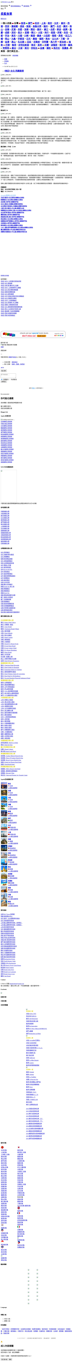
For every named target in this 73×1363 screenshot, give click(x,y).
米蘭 (47, 45)
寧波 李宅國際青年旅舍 (8, 955)
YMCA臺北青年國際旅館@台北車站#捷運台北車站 (17, 227)
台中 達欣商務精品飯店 (8, 576)
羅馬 (70, 45)
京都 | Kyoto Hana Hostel (8, 646)
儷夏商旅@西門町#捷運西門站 (10, 214)
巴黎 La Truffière (31, 1077)
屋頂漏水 (13, 1331)
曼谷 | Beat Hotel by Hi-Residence (10, 676)
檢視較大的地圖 (5, 275)
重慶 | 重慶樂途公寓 (7, 734)
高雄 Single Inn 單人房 (7, 586)
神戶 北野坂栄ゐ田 (32, 1104)
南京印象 (4, 1169)
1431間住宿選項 (13, 899)
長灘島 (65, 48)
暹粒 (48, 48)
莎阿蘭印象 (4, 1237)
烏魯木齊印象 (5, 1216)
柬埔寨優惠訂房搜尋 (7, 438)
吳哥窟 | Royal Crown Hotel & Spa (11, 760)
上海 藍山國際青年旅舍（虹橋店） (11, 925)
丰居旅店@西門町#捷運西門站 (10, 223)
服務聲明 (53, 1338)
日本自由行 (61, 1329)
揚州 (39, 29)
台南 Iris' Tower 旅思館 (8, 914)
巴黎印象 (20, 1216)
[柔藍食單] (1, 993)
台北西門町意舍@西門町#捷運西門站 (12, 212)
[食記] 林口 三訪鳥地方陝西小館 (11, 309)
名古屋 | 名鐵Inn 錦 (6, 656)
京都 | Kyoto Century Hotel (8, 648)
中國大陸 (13, 827)
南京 (50, 23)
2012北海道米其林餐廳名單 (34, 1128)
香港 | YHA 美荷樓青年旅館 (9, 691)
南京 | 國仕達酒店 (6, 715)
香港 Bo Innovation (31, 1026)
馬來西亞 (13, 848)
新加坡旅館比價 (6, 537)
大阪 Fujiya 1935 (31, 1013)
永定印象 (4, 1165)
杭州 (37, 23)
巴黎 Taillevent (30, 1058)
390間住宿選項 (12, 864)
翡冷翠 (62, 45)
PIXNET (23, 1338)
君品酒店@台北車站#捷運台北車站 (12, 219)
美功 (27, 48)
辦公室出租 (28, 1331)
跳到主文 (3, 18)
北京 (56, 23)
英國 (11, 890)
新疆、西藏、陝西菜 (18, 364)
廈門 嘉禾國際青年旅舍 (8, 942)
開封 (33, 29)
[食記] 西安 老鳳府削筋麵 (9, 313)
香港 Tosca (29, 1087)
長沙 (20, 32)
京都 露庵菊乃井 (31, 1050)
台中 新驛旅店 (5, 578)
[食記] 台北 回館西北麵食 (9, 298)
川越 (20, 35)
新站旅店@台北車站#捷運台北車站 (12, 225)
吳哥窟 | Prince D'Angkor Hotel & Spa (12, 758)
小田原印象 (20, 1161)
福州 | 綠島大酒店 (6, 725)
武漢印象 (4, 1193)
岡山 (7, 39)
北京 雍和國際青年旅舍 (8, 929)
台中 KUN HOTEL (6, 569)
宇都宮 (21, 39)
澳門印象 (4, 1220)
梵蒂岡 (6, 48)
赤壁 (20, 29)
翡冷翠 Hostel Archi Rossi (8, 751)
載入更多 (3, 370)
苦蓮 (2, 347)
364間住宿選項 (12, 885)
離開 (10, 1359)
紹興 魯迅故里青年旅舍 (8, 957)
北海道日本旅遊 (26, 1329)
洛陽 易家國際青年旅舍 (8, 948)
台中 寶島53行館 (6, 565)
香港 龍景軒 (30, 1023)
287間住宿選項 (12, 802)
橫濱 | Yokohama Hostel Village (10, 629)
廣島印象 (20, 1199)
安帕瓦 (34, 48)
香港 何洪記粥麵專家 (32, 1084)
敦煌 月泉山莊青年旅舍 (8, 937)
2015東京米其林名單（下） (34, 1121)
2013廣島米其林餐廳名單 (34, 1131)
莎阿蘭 (45, 42)
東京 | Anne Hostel (6, 627)
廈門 (52, 26)
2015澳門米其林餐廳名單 (34, 1138)
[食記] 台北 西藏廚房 (14, 71)
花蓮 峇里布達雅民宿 (7, 603)
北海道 (55, 1331)
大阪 (40, 32)
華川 (33, 32)
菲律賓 (12, 883)
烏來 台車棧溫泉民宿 (7, 563)
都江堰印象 (4, 1201)
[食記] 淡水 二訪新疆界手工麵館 (11, 287)
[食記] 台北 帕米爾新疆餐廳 (9, 290)
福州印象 (4, 1163)
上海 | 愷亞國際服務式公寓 (9, 704)
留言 (14, 357)
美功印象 (4, 1252)
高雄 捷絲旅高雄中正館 (8, 595)
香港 (23, 23)
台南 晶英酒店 (5, 580)
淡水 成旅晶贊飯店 (6, 561)
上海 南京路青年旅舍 (7, 927)
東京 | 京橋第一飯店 (7, 624)
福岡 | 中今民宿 (5, 654)
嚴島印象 (20, 1201)
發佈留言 (3, 381)
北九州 (55, 39)
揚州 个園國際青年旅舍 (8, 952)
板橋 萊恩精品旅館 (6, 559)
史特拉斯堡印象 (22, 1220)
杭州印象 (4, 1180)
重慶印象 (4, 1195)
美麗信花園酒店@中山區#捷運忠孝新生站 (14, 232)
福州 (45, 26)
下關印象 (20, 1203)
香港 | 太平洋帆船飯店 (8, 687)
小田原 (46, 35)
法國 (11, 897)
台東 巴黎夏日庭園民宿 (8, 608)
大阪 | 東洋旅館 (5, 631)
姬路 (53, 32)
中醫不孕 (21, 1331)
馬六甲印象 (4, 1239)
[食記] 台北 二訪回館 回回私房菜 (11, 281)
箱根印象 (20, 1163)
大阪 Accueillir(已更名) (33, 1040)
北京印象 (4, 1150)
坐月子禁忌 (5, 1329)
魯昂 (14, 45)
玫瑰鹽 (35, 1331)
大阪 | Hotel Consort (6, 637)
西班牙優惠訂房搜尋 (7, 453)
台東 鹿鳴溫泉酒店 (6, 610)
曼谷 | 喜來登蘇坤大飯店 (8, 672)
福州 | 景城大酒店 (6, 727)
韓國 (11, 841)
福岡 (41, 39)
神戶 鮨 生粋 (30, 1055)
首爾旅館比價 (5, 530)
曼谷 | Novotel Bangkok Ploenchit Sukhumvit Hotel (15, 678)
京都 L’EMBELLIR (32, 1099)
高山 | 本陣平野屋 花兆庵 (8, 659)
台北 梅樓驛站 (5, 556)
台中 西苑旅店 (5, 571)
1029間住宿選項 (13, 843)
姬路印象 (20, 1178)
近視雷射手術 (15, 1329)
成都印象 (4, 1197)
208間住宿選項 (12, 857)
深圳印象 (4, 1222)
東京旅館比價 (5, 515)
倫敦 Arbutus (30, 1074)
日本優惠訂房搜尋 (6, 426)
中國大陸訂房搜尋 (6, 423)
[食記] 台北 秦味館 (6, 283)
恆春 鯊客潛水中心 (6, 916)
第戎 (33, 45)
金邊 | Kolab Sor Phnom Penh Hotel (11, 762)
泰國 (11, 869)
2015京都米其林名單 (32, 1108)
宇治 (7, 35)
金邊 (42, 48)
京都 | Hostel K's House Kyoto (9, 644)
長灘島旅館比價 (6, 533)
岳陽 (7, 29)
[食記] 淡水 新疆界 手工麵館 (9, 302)
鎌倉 (39, 35)
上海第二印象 (5, 1154)
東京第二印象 (21, 1152)
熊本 (48, 39)
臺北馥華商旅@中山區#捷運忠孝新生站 (13, 229)
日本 (11, 786)
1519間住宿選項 (13, 892)
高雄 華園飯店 (5, 588)
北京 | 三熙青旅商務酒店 (8, 717)
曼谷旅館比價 (5, 524)
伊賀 (59, 32)
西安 (7, 26)
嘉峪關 (14, 26)
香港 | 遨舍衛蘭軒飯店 (8, 685)
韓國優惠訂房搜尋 (6, 428)
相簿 (5, 59)
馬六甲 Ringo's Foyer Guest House (11, 965)
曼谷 (14, 48)
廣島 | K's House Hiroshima (9, 650)
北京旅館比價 (5, 528)
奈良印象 (20, 1180)
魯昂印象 (20, 1218)
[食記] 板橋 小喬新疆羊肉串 (9, 304)
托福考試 (42, 1331)
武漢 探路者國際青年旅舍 (9, 946)
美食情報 (15, 55)
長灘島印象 (20, 1247)
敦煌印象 (4, 1214)
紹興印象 (4, 1182)
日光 (28, 39)
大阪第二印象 (21, 1171)
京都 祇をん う (30, 1097)
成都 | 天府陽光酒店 (7, 736)
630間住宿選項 (12, 788)
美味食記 (14, 362)
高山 (13, 42)
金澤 (7, 42)
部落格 (6, 61)
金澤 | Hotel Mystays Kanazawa (10, 661)
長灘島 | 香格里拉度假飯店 (9, 771)
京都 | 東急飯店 (5, 639)
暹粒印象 (4, 1260)
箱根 (54, 35)
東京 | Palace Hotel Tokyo (8, 622)
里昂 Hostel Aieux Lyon (8, 974)
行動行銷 (6, 1331)
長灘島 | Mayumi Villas (7, 773)
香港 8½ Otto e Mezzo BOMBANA (36, 1028)
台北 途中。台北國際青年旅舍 (10, 918)
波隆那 (54, 45)
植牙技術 (45, 1329)
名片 (5, 63)
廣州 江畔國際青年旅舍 (8, 944)
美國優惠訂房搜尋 (6, 462)
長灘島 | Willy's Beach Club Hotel (10, 769)
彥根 (60, 35)
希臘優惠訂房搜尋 (6, 455)
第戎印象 (20, 1222)
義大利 (12, 903)
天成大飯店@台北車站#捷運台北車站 (12, 197)
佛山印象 (4, 1158)
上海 (43, 23)
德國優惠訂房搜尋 (6, 451)
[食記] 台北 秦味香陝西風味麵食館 (11, 307)
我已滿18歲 (4, 1359)
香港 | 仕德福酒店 (6, 682)
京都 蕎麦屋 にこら (32, 1094)
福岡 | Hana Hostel (6, 652)
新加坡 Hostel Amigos (7, 967)
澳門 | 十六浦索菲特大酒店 (9, 695)
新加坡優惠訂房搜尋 (7, 434)
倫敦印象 (20, 1211)
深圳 (13, 32)
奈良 (66, 32)
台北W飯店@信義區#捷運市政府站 (12, 204)
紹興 (65, 29)
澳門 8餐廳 (29, 1031)
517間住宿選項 (12, 878)
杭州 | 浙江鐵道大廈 (7, 710)
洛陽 (26, 29)
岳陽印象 (4, 1188)
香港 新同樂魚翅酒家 (32, 1065)
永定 (59, 26)
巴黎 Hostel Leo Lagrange (8, 972)
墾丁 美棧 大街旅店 (7, 597)
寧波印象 (4, 1184)
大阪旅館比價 (5, 513)
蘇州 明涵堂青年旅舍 (7, 931)
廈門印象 (4, 1161)
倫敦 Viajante (30, 1072)
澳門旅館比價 (5, 522)
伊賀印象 (20, 1176)
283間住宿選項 (12, 809)
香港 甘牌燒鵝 (30, 1089)
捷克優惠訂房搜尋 (6, 458)
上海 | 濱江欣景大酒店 (8, 702)
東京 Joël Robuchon (32, 1018)
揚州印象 (4, 1173)
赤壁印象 (4, 1190)
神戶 (47, 32)
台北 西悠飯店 (5, 552)
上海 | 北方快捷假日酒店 (8, 708)
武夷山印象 (4, 1167)
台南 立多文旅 (5, 582)
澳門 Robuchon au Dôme (33, 1033)
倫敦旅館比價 (5, 541)
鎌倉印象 (20, 1158)
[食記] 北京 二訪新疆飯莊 (9, 300)
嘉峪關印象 (4, 1210)
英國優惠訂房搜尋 (6, 445)
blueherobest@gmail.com (17, 983)
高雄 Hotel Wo (5, 593)
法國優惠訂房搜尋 (6, 447)
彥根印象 (20, 1165)
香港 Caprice (30, 1063)
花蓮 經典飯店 (5, 601)
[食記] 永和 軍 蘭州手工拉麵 (9, 285)
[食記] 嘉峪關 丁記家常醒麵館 (10, 311)
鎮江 (46, 29)
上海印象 (4, 1152)
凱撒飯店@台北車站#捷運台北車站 (12, 199)
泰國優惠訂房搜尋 (6, 436)
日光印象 (20, 1190)
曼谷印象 (4, 1250)
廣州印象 (4, 1156)
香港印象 (4, 1218)
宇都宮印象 (20, 1193)
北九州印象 (20, 1205)
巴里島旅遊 (52, 1329)
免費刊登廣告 (36, 1329)
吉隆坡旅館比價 (6, 535)
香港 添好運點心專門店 (33, 1082)
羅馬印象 (20, 1236)
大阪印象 (20, 1169)
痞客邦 (11, 357)
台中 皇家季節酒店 (6, 574)
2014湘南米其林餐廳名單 (34, 1126)
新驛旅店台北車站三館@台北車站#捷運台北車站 (16, 210)
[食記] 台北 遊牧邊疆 (7, 294)
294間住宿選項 (12, 795)
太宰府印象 (20, 1195)
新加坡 (63, 42)
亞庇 (29, 42)
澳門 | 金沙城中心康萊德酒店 (10, 693)
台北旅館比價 (5, 518)
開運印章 (49, 1331)
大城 (20, 48)
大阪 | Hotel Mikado (6, 633)
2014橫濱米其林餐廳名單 (34, 1123)
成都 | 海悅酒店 (5, 738)
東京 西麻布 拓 (30, 1053)
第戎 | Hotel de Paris (6, 745)
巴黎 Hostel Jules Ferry (7, 969)
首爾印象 (4, 1228)
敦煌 (28, 26)
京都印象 (20, 1182)
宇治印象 (20, 1186)
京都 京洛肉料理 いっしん (34, 1048)
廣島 (35, 39)
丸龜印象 (20, 1188)
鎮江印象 (4, 1176)
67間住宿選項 (12, 822)
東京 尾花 (29, 1102)
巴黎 (8, 45)
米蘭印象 (20, 1229)
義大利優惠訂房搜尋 (7, 449)
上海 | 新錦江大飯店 (7, 700)
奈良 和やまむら (31, 1016)
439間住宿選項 (12, 815)
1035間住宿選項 (13, 829)
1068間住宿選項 (13, 906)
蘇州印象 (4, 1171)
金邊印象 (4, 1258)
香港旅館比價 (5, 520)
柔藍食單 (6, 13)
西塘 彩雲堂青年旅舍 (7, 933)
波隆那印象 (20, 1232)
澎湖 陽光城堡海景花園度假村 (10, 612)
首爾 (27, 32)
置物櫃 (61, 1331)
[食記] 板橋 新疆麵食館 (8, 292)
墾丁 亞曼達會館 (6, 599)
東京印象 (20, 1150)
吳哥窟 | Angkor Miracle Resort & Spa (12, 756)
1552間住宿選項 (13, 871)
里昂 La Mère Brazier (32, 1060)
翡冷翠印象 (20, 1234)
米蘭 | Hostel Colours (7, 749)
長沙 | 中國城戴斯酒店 (8, 723)
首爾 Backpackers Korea (8, 959)
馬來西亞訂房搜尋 (6, 443)
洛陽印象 (4, 1203)
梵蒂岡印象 (20, 1240)
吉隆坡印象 (4, 1233)
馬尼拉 (56, 48)
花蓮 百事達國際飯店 (7, 606)
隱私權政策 (46, 1338)
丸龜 (13, 39)
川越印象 (20, 1154)
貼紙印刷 (6, 1333)
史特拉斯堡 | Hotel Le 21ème (9, 742)
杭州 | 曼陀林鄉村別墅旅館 (9, 712)
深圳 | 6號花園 (5, 719)
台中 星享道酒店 (6, 567)
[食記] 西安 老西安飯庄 (8, 315)
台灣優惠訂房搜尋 (6, 421)
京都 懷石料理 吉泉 (32, 1021)
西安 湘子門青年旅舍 (7, 935)
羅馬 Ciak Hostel (6, 976)
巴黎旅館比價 (5, 543)
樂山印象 (4, 1199)
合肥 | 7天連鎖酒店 (6, 732)
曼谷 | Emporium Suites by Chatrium (11, 669)
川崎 (26, 35)
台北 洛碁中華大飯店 (7, 554)
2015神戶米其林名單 (32, 1113)
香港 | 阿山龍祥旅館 (7, 689)
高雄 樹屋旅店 (5, 591)
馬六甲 (53, 42)
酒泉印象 (4, 1212)
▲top (2, 367)
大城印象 (4, 1254)
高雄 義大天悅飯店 (6, 584)
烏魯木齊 (37, 26)
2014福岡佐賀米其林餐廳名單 (35, 1133)
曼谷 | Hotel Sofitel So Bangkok (10, 667)
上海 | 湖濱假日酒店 (7, 706)
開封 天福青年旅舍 (6, 950)
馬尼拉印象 (20, 1245)
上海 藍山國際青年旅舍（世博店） (11, 923)
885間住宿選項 (12, 850)
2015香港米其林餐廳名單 (34, 1136)
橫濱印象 (20, 1156)
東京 (13, 35)
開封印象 (4, 1205)
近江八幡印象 (21, 1167)
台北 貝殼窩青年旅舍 (7, 920)
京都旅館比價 (5, 511)
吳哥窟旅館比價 (6, 539)
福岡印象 (28, 1205)
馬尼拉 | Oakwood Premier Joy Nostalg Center (14, 775)
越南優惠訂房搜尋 (6, 441)
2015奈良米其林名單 (32, 1116)
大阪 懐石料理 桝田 (32, 1045)
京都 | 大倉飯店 (5, 641)
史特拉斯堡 (23, 45)
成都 (7, 32)
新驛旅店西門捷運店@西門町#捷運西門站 (14, 221)
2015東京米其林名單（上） (34, 1118)
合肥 (52, 29)
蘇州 (63, 23)
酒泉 (22, 26)
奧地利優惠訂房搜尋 (7, 460)
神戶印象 (20, 1173)
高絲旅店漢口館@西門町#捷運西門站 (12, 217)
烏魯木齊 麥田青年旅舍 (8, 940)
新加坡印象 (4, 1244)
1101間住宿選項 (13, 836)
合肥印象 (4, 1178)
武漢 (13, 29)
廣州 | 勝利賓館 (5, 721)
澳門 (30, 23)
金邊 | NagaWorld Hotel (8, 764)
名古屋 (21, 42)
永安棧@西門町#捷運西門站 (9, 202)
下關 (63, 39)
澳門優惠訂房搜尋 (6, 432)
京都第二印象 (21, 1184)
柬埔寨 (12, 876)
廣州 (65, 26)
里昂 (40, 45)
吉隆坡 (36, 42)
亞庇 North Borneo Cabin (8, 961)
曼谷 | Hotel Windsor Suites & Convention (13, 674)
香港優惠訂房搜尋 (6, 430)
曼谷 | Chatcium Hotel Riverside (10, 665)
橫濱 (33, 35)
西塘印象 (4, 1186)
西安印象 (4, 1208)
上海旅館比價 (5, 526)
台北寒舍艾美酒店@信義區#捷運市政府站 (14, 206)
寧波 (59, 29)
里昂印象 (20, 1224)
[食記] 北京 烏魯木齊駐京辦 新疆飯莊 (12, 296)
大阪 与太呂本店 (31, 1043)
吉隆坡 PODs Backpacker (8, 963)
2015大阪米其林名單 (32, 1111)
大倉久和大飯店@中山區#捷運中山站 (12, 208)
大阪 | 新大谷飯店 (6, 635)
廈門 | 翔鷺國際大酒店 (8, 729)
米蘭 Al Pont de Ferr (32, 1079)
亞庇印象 (4, 1235)
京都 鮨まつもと (31, 1092)
